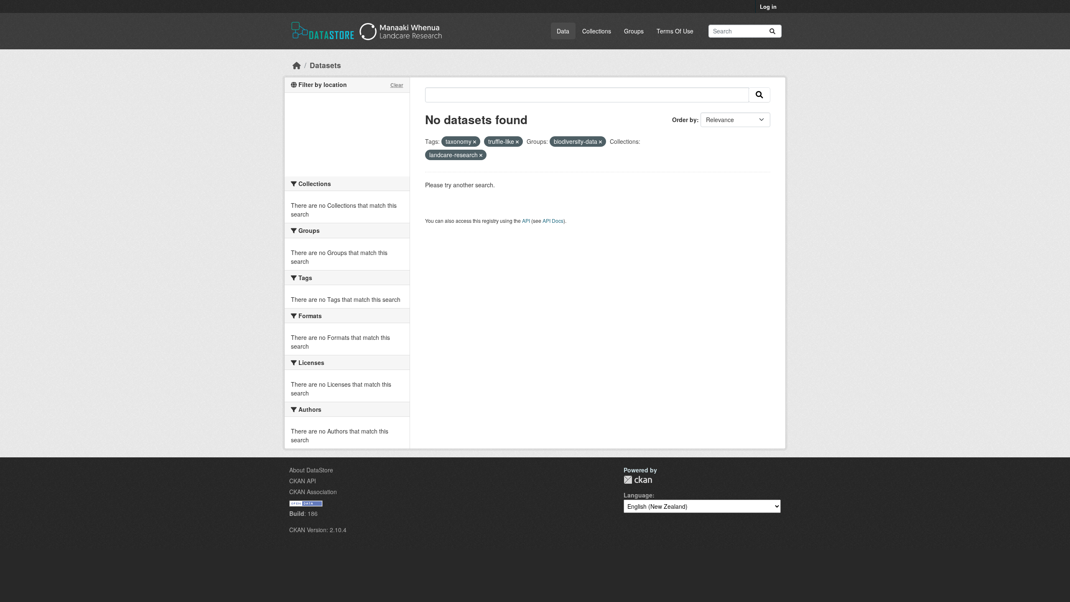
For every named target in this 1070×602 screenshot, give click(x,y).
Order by (684, 119)
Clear (396, 85)
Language (638, 495)
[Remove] (474, 141)
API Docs (553, 220)
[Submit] (772, 31)
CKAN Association (313, 491)
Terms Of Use (675, 31)
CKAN (638, 479)
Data (563, 31)
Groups (634, 31)
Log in (768, 6)
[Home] (297, 65)
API (526, 220)
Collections (596, 31)
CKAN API (302, 481)
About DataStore (311, 470)
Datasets (325, 65)
